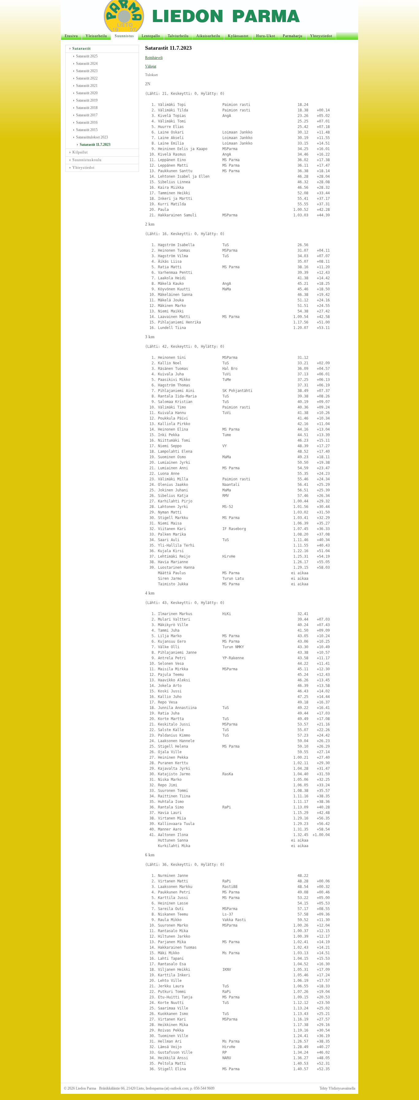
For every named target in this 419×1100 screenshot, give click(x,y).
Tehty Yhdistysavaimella (337, 1088)
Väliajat (150, 66)
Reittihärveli (154, 58)
